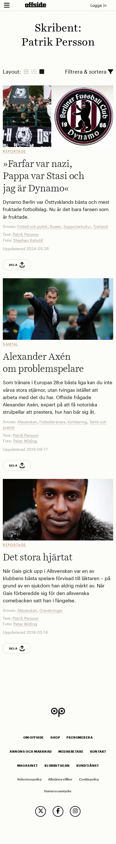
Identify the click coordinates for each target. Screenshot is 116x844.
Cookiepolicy (89, 779)
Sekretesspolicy (29, 779)
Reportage (14, 151)
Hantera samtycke (58, 791)
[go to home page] (35, 4)
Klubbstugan (57, 765)
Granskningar (51, 610)
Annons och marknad (31, 751)
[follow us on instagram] (75, 811)
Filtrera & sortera (86, 71)
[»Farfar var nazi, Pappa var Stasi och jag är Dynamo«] (58, 116)
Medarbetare (71, 751)
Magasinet (27, 765)
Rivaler (55, 226)
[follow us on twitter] (40, 811)
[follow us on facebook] (58, 811)
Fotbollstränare (52, 422)
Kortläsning (77, 422)
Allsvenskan (27, 422)
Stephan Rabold (28, 240)
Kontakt (98, 751)
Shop (55, 737)
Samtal (10, 344)
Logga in (98, 5)
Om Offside (33, 737)
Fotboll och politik (32, 226)
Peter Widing (25, 440)
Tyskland (100, 226)
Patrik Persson (26, 234)
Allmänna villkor (60, 779)
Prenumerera (79, 737)
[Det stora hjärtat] (58, 509)
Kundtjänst (87, 765)
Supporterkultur (77, 226)
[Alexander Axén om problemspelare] (58, 309)
